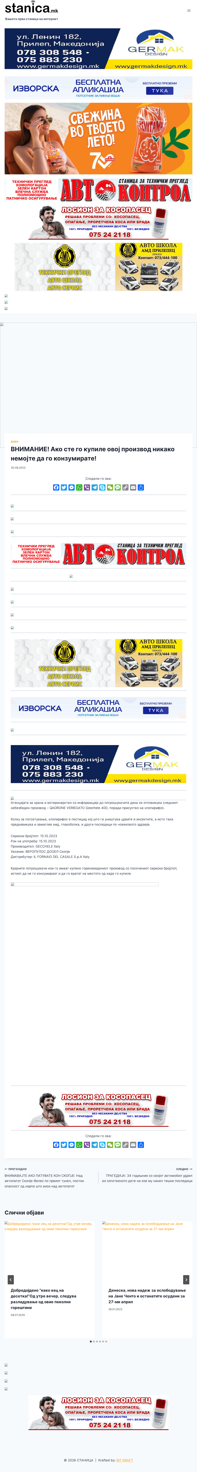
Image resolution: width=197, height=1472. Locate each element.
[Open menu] (188, 10)
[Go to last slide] (11, 1279)
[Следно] (186, 1279)
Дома (14, 441)
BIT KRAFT (125, 1460)
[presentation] (50, 1251)
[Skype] (102, 488)
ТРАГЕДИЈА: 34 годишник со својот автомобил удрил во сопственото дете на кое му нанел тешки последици (147, 1175)
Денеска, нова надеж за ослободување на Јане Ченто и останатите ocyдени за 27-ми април (147, 1296)
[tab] (91, 1341)
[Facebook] (56, 488)
